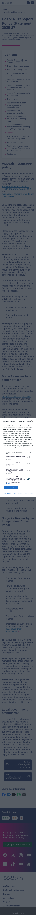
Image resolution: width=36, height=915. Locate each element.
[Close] (32, 421)
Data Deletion (8, 493)
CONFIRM (10, 487)
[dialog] (18, 457)
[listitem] (18, 453)
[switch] (28, 457)
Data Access (18, 493)
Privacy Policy (28, 493)
